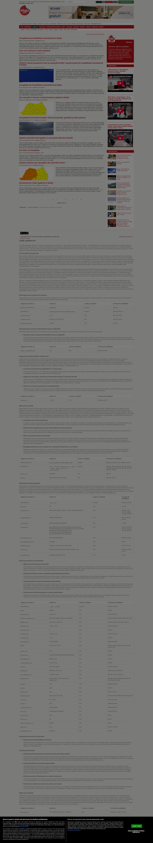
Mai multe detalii (24, 826)
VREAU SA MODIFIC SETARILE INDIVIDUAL (136, 831)
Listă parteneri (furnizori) (74, 830)
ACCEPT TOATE (137, 826)
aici (31, 835)
